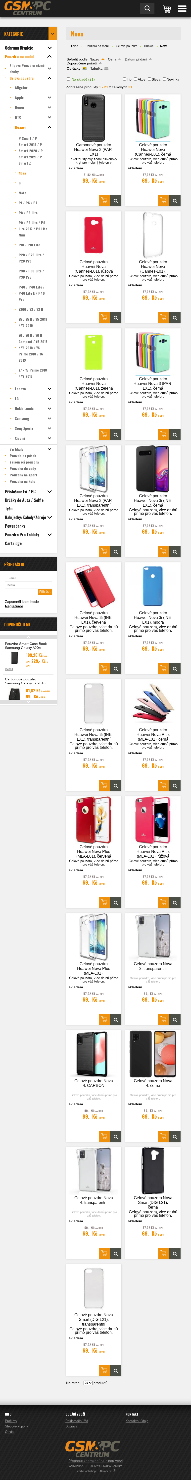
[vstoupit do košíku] (166, 8)
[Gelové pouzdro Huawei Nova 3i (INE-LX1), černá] (153, 469)
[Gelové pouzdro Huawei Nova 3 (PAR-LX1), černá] (153, 352)
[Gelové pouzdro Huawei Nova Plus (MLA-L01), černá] (153, 703)
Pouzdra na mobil (97, 46)
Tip (129, 79)
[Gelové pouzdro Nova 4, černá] (153, 1054)
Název (94, 59)
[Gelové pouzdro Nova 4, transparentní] (93, 1171)
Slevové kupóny (16, 1426)
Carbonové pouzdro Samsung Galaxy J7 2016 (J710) (25, 683)
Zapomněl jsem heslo (22, 602)
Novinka (173, 79)
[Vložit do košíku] (104, 200)
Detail (9, 669)
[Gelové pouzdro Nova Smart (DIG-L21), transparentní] (93, 1288)
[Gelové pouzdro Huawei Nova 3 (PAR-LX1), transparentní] (93, 469)
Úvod (74, 46)
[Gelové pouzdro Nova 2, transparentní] (153, 937)
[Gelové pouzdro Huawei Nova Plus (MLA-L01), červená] (93, 820)
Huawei (149, 46)
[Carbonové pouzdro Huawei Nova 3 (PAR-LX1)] (93, 118)
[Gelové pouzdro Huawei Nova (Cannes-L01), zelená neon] (93, 352)
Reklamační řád (76, 1421)
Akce (141, 79)
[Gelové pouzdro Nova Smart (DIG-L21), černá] (153, 1171)
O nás (9, 1432)
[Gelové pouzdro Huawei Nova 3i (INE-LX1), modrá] (153, 586)
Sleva (156, 79)
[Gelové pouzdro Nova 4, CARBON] (93, 1054)
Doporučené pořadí (82, 63)
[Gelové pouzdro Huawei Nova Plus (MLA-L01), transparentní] (93, 937)
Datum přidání (136, 59)
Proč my (11, 1421)
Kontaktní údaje (137, 1421)
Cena (112, 59)
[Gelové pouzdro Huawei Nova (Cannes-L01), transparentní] (153, 235)
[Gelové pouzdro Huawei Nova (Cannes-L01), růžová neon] (93, 235)
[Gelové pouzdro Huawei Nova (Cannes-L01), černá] (153, 118)
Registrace (14, 606)
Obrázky (74, 68)
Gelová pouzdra (127, 46)
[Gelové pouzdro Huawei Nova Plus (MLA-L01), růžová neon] (153, 820)
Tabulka (96, 68)
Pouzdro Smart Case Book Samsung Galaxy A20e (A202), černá (26, 648)
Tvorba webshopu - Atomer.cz (93, 1471)
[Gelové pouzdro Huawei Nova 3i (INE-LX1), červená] (93, 586)
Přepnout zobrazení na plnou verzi (95, 1461)
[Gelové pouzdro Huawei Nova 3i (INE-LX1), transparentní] (93, 703)
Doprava (71, 1426)
